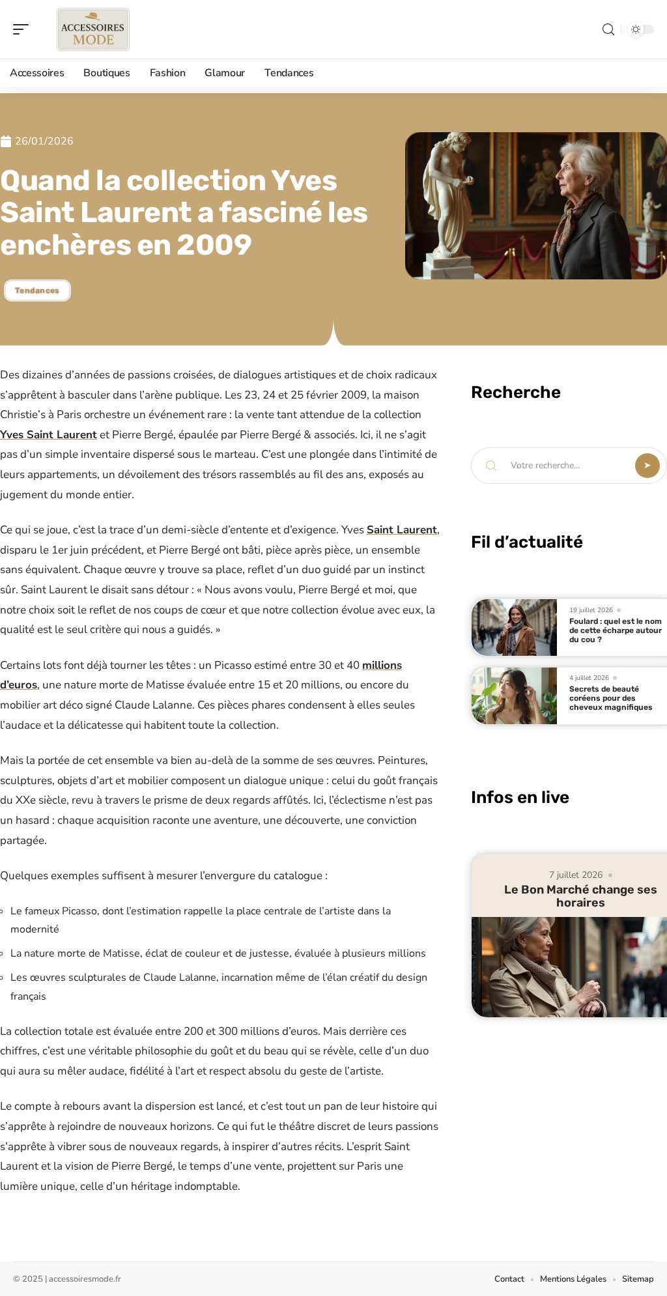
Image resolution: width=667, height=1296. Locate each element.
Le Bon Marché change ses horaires (580, 896)
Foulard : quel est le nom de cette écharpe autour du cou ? (615, 630)
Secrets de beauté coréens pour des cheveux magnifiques (611, 698)
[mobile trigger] (24, 29)
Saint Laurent (402, 529)
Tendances (37, 290)
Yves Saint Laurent (48, 434)
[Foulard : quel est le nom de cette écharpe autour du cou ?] (515, 627)
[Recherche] (608, 30)
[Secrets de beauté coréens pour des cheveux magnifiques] (515, 696)
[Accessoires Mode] (93, 29)
